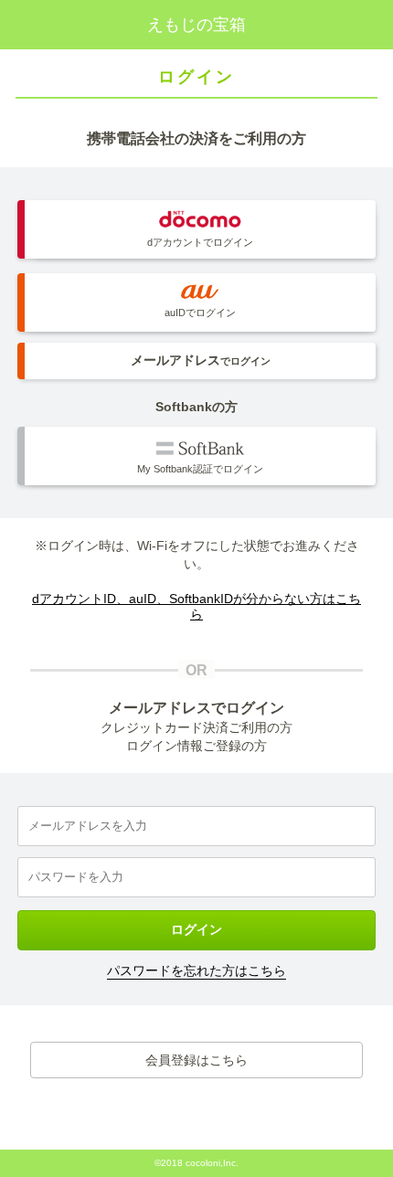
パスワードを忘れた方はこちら (196, 970)
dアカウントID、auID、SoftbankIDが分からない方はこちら (196, 606)
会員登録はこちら (196, 1060)
